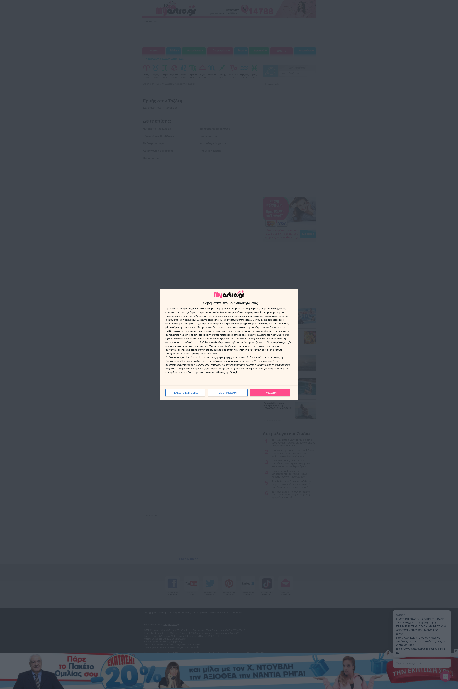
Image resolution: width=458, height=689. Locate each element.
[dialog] (229, 344)
